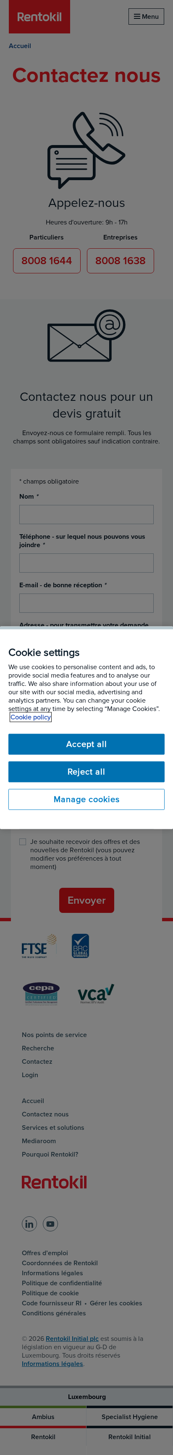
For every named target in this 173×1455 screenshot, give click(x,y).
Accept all (86, 744)
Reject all (86, 772)
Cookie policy (30, 717)
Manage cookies (87, 799)
